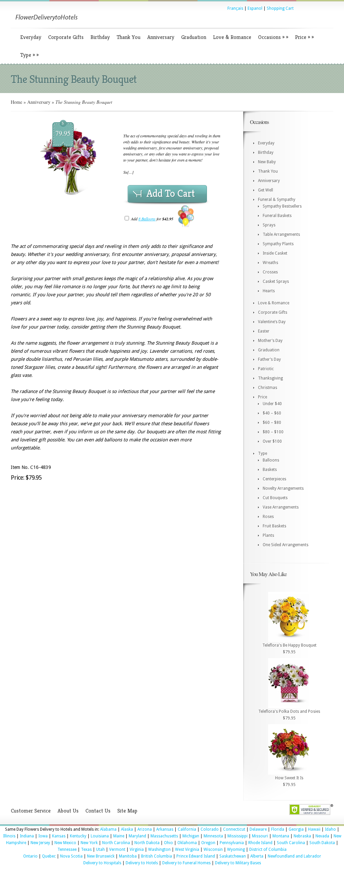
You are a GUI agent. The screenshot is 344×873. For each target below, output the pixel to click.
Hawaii (314, 829)
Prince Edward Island (195, 856)
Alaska (127, 829)
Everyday (30, 37)
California (187, 829)
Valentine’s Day (272, 321)
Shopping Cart (280, 8)
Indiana (27, 836)
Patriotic (266, 368)
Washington (159, 849)
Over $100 (272, 441)
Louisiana (100, 836)
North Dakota (147, 842)
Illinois (9, 836)
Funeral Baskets (277, 215)
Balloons (271, 460)
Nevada (322, 836)
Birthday (100, 37)
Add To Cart (170, 193)
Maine (118, 836)
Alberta (256, 856)
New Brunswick (101, 856)
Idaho (330, 829)
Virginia (137, 849)
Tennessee (67, 849)
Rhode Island (260, 842)
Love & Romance (232, 37)
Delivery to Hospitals (102, 863)
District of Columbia (268, 849)
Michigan (190, 836)
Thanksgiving (270, 378)
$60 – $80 (272, 422)
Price (304, 37)
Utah (100, 849)
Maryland (137, 836)
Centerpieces (274, 479)
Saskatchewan (232, 856)
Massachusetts (164, 836)
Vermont (117, 849)
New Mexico (65, 842)
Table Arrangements (281, 234)
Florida (277, 829)
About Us (68, 810)
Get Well (265, 190)
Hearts (269, 291)
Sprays (269, 225)
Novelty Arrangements (283, 488)
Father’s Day (269, 359)
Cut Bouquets (275, 497)
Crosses (270, 272)
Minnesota (213, 836)
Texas (86, 849)
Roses (268, 516)
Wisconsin (213, 849)
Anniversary (160, 37)
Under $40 (272, 403)
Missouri (260, 836)
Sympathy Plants (278, 244)
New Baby (267, 162)
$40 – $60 (272, 413)
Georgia (296, 829)
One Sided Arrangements (285, 544)
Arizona (144, 829)
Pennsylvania (232, 842)
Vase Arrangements (281, 507)
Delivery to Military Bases (238, 863)
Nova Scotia (71, 856)
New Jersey (40, 842)
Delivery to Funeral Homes (186, 863)
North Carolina (116, 842)
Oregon (208, 842)
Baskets (270, 469)
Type (29, 54)
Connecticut (234, 829)
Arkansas (164, 829)
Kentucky (78, 836)
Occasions (273, 37)
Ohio (168, 842)
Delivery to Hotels (142, 863)
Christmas (267, 387)
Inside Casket (275, 253)
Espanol (255, 8)
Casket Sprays (276, 281)
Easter (263, 331)
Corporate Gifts (66, 37)
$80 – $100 (273, 432)
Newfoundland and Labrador (294, 856)
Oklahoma (187, 842)
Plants (268, 535)
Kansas (59, 836)
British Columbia (156, 856)
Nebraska (302, 836)
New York (89, 842)
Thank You (128, 37)
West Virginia (187, 849)
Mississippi (237, 836)
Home (16, 102)
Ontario (30, 856)
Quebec (49, 856)
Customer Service (31, 810)
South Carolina (291, 842)
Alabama (108, 829)
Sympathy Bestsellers (282, 206)
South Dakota (322, 842)
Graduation (193, 37)
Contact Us (98, 810)
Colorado (210, 829)
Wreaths (270, 262)
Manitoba (128, 856)
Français (235, 8)
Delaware (258, 829)
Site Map (127, 810)
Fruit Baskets (274, 526)
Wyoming (236, 849)
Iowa (43, 836)
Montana (280, 836)
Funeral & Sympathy (276, 199)
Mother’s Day (270, 340)
